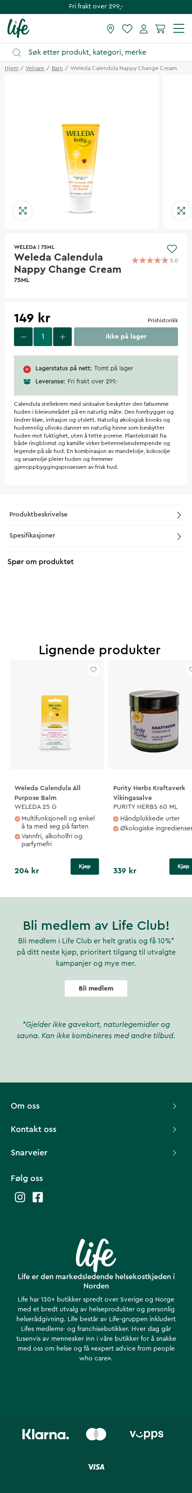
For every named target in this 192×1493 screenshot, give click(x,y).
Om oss (25, 1106)
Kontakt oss (33, 1129)
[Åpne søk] (100, 52)
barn (57, 68)
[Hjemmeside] (18, 28)
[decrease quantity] (23, 336)
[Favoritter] (127, 28)
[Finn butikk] (111, 28)
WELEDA (25, 247)
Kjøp (85, 866)
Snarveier (29, 1152)
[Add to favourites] (172, 249)
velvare (35, 68)
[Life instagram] (20, 1201)
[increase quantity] (62, 336)
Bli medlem (96, 988)
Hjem (11, 68)
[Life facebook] (38, 1201)
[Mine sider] (144, 28)
